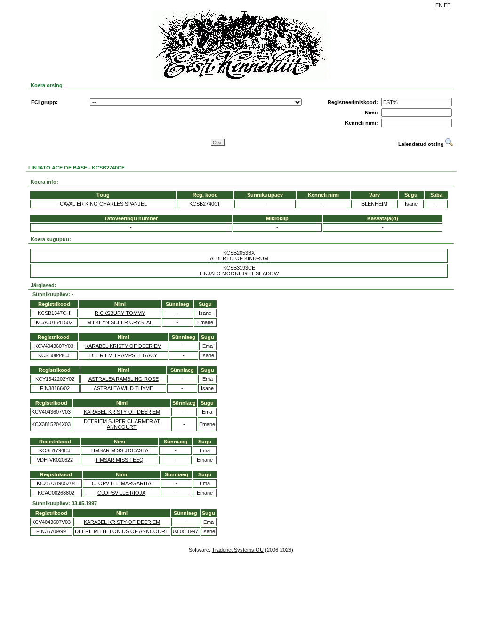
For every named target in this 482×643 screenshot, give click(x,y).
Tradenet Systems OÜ (238, 550)
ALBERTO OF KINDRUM (239, 258)
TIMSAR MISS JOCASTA (119, 450)
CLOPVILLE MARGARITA (121, 483)
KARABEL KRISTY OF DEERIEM (123, 346)
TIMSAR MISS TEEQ (119, 460)
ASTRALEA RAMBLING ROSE (123, 379)
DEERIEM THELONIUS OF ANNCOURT (122, 531)
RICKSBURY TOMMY (120, 313)
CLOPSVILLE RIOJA (121, 493)
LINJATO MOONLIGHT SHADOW (239, 273)
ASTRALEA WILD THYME (123, 388)
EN (438, 5)
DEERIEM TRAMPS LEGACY (123, 355)
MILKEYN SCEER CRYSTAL (120, 322)
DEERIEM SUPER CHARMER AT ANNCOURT (122, 424)
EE (447, 5)
